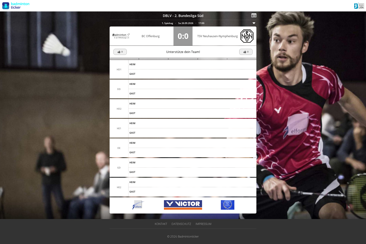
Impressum (203, 224)
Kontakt (161, 224)
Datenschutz (181, 224)
